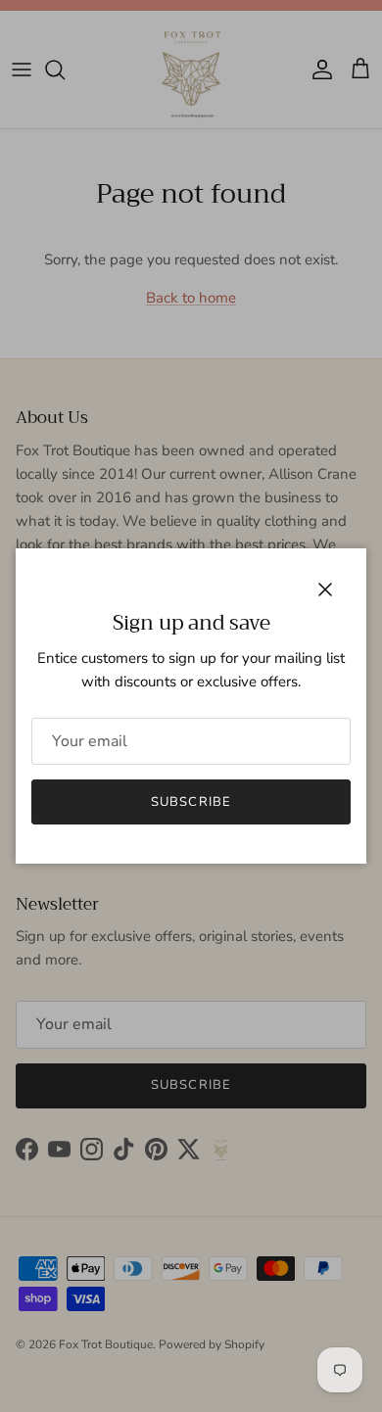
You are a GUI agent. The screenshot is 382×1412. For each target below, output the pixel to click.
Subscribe (190, 802)
